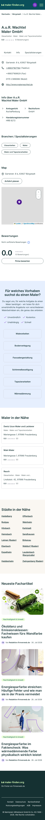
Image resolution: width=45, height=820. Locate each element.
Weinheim (27, 522)
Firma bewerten (22, 261)
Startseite (6, 14)
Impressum (36, 805)
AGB (28, 805)
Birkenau (26, 540)
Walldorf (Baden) (30, 546)
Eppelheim (7, 552)
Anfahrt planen (12, 181)
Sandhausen (28, 534)
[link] (23, 433)
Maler (25, 145)
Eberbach (6, 546)
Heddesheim (8, 561)
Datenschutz (21, 802)
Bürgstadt (16, 14)
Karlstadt (26, 528)
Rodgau (5, 522)
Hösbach (6, 528)
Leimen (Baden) (9, 540)
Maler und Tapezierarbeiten (16, 152)
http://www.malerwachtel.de (19, 84)
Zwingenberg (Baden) (32, 561)
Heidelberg (7, 516)
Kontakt (10, 802)
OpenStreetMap (28, 223)
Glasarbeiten (9, 145)
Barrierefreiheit (34, 802)
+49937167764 (13, 68)
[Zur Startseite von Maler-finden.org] (13, 4)
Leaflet (18, 223)
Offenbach (27, 516)
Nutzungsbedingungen (15, 805)
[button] (35, 5)
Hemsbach (7, 534)
